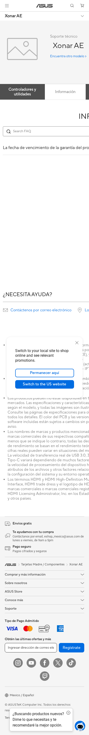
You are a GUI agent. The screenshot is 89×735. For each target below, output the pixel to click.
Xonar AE (13, 16)
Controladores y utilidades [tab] (22, 92)
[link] (44, 6)
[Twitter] (58, 663)
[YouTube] (31, 663)
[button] (7, 6)
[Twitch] (44, 676)
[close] (77, 342)
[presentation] (5, 310)
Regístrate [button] (71, 647)
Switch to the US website (44, 384)
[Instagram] (18, 663)
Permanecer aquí (44, 372)
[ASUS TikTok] (71, 663)
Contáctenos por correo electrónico (40, 310)
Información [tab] (65, 91)
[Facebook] (44, 663)
